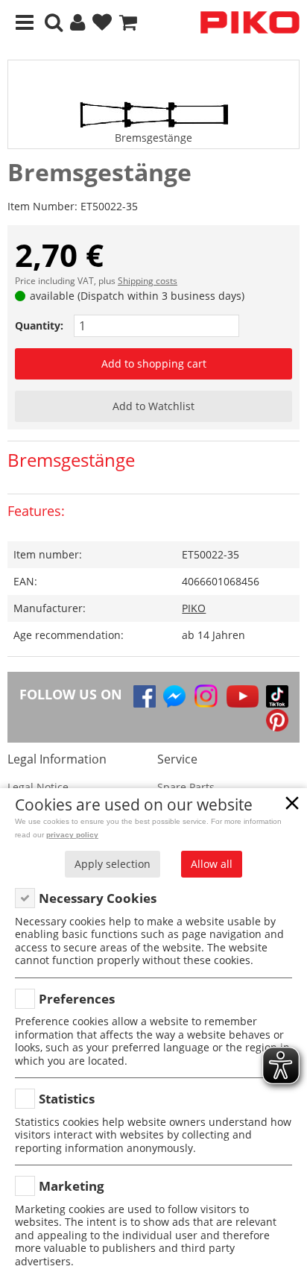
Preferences (77, 998)
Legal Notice (38, 787)
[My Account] (77, 23)
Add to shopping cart (153, 363)
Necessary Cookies (97, 898)
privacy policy (72, 835)
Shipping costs (147, 280)
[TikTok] (277, 696)
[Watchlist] (102, 23)
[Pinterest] (277, 720)
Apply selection (113, 864)
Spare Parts (186, 787)
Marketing (71, 1185)
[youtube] (243, 696)
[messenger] (174, 696)
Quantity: (39, 325)
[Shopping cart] (128, 23)
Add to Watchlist (153, 406)
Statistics (67, 1098)
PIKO (194, 608)
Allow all (211, 864)
